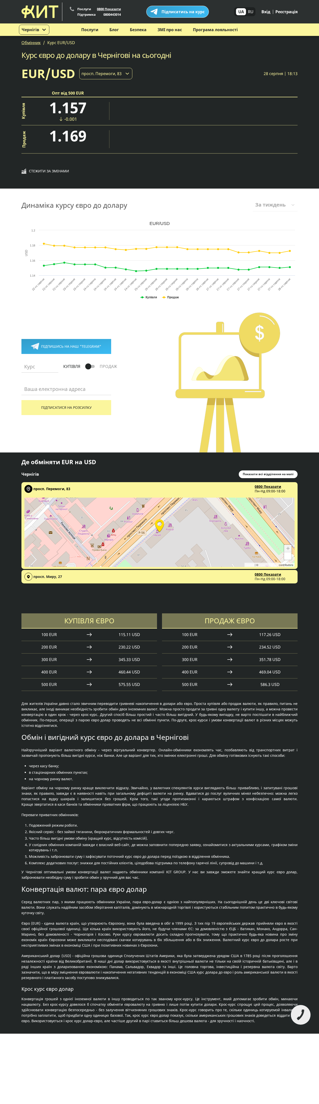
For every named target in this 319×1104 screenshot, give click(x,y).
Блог (114, 29)
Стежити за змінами (49, 171)
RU (250, 11)
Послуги (89, 29)
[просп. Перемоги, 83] (159, 524)
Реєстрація (286, 11)
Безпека (138, 29)
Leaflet (250, 565)
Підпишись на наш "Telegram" (71, 346)
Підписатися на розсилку (66, 407)
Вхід (265, 11)
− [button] (288, 556)
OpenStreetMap (268, 565)
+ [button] (288, 548)
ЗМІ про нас (170, 29)
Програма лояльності (215, 29)
